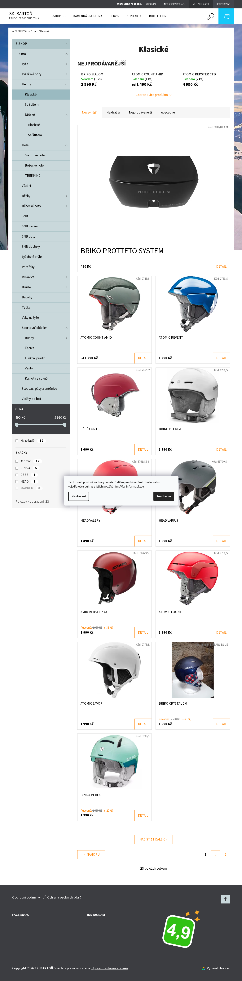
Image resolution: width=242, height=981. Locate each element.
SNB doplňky (31, 246)
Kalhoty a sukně (36, 378)
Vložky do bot (31, 398)
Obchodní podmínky (26, 897)
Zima (22, 53)
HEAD (27, 482)
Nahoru (93, 854)
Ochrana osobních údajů (64, 897)
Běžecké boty (31, 206)
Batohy (27, 297)
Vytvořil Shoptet (218, 968)
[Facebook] (225, 899)
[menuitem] (58, 16)
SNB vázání (30, 226)
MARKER (30, 488)
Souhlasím (163, 496)
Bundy (29, 338)
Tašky (26, 307)
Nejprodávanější (140, 112)
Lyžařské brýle (32, 256)
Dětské (30, 114)
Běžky (26, 196)
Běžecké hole (34, 165)
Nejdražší (113, 112)
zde (141, 486)
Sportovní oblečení (35, 327)
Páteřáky (28, 267)
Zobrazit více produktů (152, 94)
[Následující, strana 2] (215, 854)
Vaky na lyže (30, 317)
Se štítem (32, 104)
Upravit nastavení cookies (109, 968)
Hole (25, 145)
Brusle (26, 287)
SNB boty (28, 236)
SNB (25, 216)
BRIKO (28, 468)
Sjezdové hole (35, 155)
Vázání (26, 185)
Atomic (29, 461)
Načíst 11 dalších (153, 839)
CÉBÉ (27, 475)
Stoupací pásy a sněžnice (39, 388)
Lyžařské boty (31, 74)
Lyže (25, 64)
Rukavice (28, 277)
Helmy (26, 84)
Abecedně (168, 112)
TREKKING (33, 175)
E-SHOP (21, 43)
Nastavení (79, 496)
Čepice (29, 348)
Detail (221, 266)
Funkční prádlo (35, 358)
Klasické (31, 94)
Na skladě (31, 441)
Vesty (29, 368)
